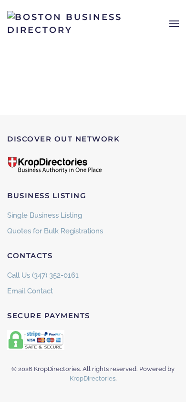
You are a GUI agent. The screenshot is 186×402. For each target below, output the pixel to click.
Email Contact (30, 291)
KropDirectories (92, 378)
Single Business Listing (44, 215)
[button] (174, 24)
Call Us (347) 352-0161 (43, 275)
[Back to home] (66, 24)
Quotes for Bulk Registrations (55, 231)
